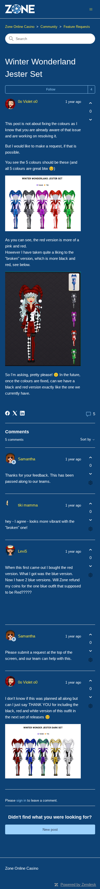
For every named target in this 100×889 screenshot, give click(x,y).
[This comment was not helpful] (90, 473)
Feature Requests (77, 27)
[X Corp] (15, 413)
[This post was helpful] (90, 103)
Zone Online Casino (19, 27)
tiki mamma (28, 505)
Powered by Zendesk (78, 884)
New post (50, 829)
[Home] (20, 9)
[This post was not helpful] (90, 119)
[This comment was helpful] (90, 457)
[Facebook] (7, 413)
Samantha (26, 459)
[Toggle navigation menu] (91, 9)
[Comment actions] (90, 482)
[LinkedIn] (22, 413)
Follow (50, 89)
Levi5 (22, 551)
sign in (21, 800)
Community (49, 27)
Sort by (86, 439)
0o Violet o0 (27, 101)
